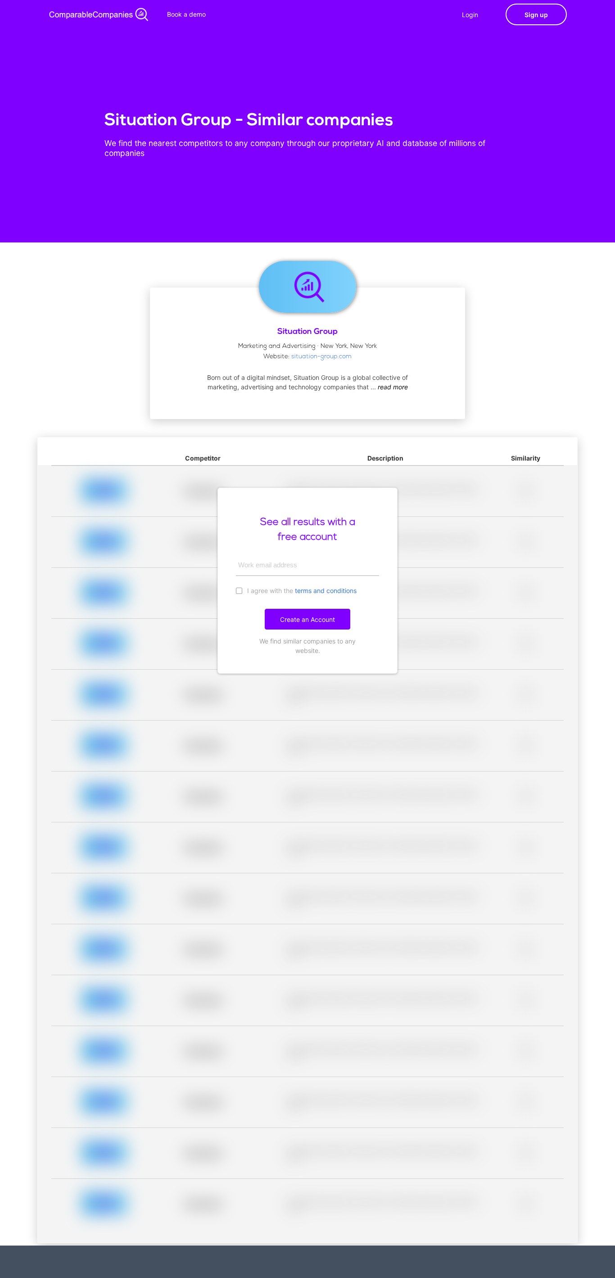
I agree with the (301, 590)
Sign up (536, 14)
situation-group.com (321, 356)
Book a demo (186, 14)
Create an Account (307, 619)
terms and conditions (326, 590)
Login (470, 14)
